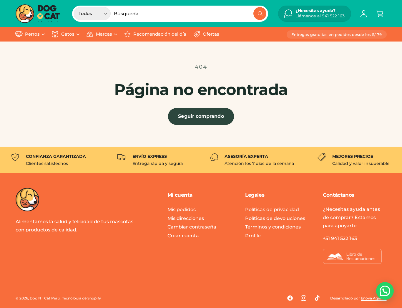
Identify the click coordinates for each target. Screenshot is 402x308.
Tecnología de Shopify (81, 298)
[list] (201, 160)
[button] (380, 14)
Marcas (104, 34)
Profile (253, 236)
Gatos (67, 34)
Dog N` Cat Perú (45, 298)
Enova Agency (373, 298)
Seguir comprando (201, 116)
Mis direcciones (185, 218)
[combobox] (190, 14)
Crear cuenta (183, 236)
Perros (32, 34)
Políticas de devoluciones (275, 218)
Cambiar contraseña (191, 227)
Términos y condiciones (273, 227)
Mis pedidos (181, 209)
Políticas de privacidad (272, 209)
